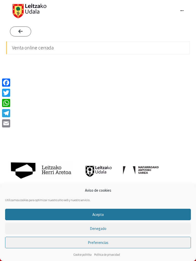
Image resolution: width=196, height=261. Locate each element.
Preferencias (98, 242)
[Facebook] (6, 82)
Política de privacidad (107, 254)
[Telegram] (6, 113)
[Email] (6, 123)
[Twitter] (6, 93)
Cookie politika (83, 254)
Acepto (98, 214)
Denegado (98, 228)
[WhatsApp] (6, 103)
